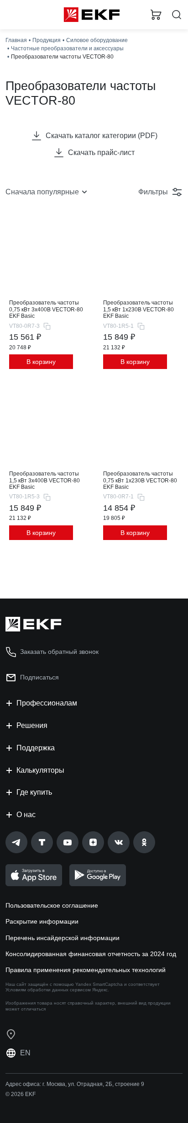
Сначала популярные (42, 192)
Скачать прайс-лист (101, 152)
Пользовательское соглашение (51, 905)
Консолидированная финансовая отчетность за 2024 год (90, 953)
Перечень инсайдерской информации (62, 937)
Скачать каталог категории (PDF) (101, 135)
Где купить (34, 792)
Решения (31, 725)
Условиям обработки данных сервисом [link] (48, 989)
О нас (26, 814)
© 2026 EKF (20, 1094)
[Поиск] (177, 14)
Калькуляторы (40, 770)
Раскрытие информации (41, 921)
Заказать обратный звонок (59, 651)
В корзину (41, 361)
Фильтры (153, 192)
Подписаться (39, 677)
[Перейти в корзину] (156, 14)
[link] (16, 842)
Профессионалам (46, 703)
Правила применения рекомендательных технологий (85, 969)
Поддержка (35, 748)
